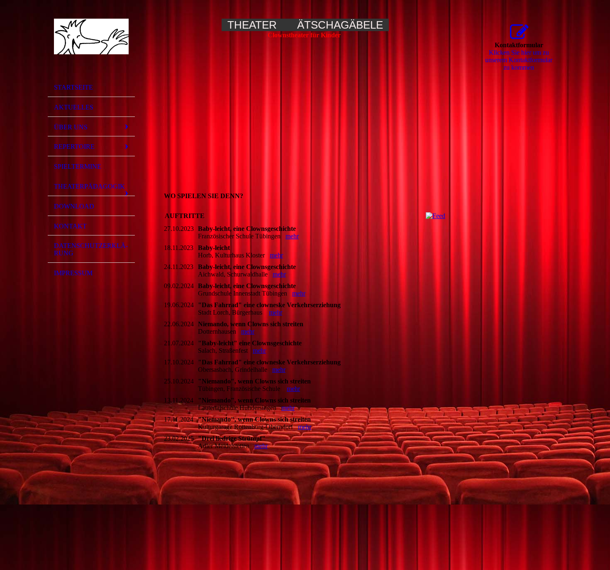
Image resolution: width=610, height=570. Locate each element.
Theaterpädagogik (89, 186)
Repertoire (74, 146)
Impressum (73, 273)
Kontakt (70, 226)
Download (74, 206)
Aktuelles (73, 107)
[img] (91, 43)
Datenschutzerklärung (91, 249)
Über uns (71, 127)
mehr (292, 236)
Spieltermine (77, 166)
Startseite (73, 87)
